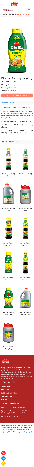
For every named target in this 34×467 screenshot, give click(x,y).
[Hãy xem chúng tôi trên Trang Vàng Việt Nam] (2, 463)
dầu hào (12, 14)
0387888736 (17, 95)
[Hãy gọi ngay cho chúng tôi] (2, 453)
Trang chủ (4, 14)
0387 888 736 (13, 416)
